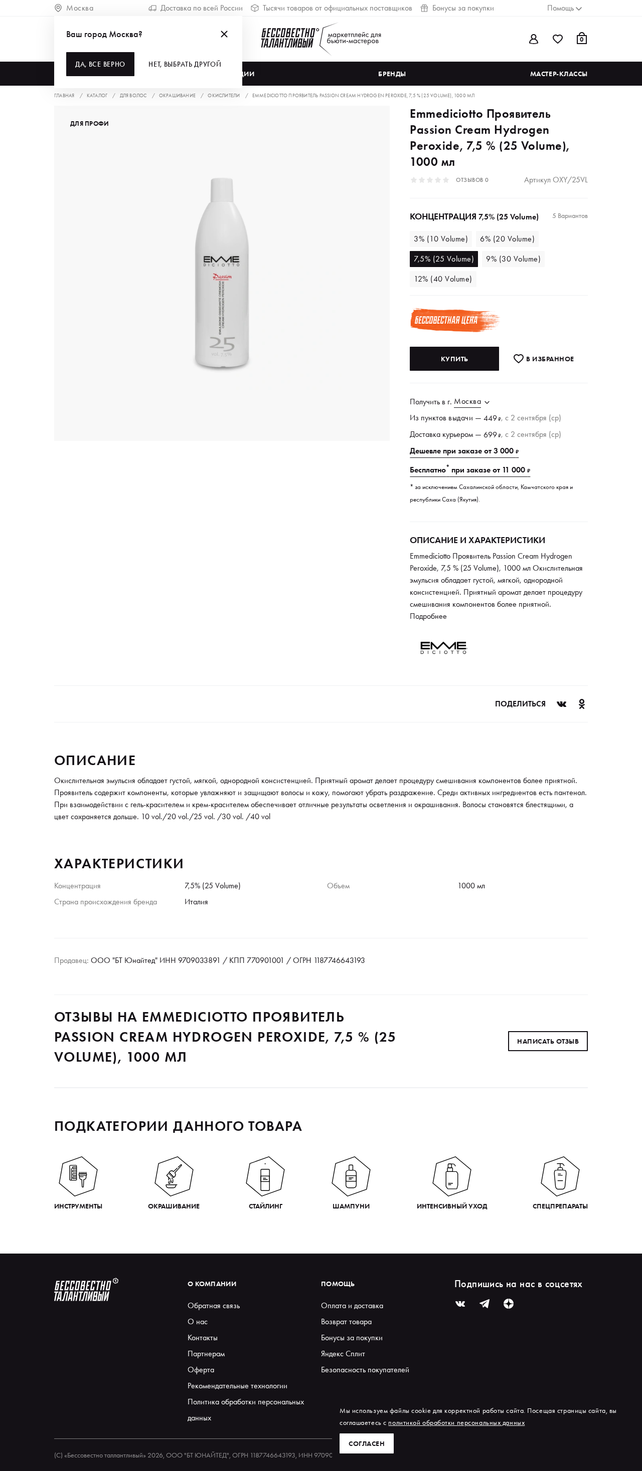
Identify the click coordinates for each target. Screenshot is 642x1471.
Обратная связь (214, 1305)
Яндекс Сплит (343, 1353)
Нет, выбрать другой (184, 64)
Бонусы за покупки (463, 8)
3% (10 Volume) (441, 238)
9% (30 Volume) (513, 259)
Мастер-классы (559, 73)
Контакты (203, 1337)
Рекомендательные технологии (237, 1385)
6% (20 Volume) (507, 238)
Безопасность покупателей (365, 1369)
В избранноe (549, 358)
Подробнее (428, 616)
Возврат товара (346, 1321)
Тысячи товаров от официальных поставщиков (337, 8)
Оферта (201, 1369)
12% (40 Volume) (443, 279)
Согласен (367, 1443)
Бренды (392, 73)
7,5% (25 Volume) (444, 259)
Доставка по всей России (201, 8)
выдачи (460, 417)
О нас (198, 1321)
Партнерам (206, 1353)
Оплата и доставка (352, 1305)
